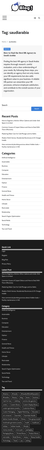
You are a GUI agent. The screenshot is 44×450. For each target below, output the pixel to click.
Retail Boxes (17, 437)
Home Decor (6, 199)
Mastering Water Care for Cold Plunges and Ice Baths (19, 134)
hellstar (5, 426)
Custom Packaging (9, 412)
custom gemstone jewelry (11, 408)
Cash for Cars (7, 401)
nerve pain (19, 430)
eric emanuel (7, 415)
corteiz (5, 405)
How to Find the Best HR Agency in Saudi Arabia (20, 54)
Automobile (6, 162)
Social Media (6, 220)
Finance (4, 187)
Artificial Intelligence (8, 158)
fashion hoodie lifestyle (10, 419)
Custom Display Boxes (30, 405)
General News (6, 191)
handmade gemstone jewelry (12, 423)
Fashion (4, 183)
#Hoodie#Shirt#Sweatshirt (30, 394)
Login (3, 251)
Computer (5, 170)
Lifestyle (4, 204)
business (35, 397)
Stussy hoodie (35, 437)
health (27, 423)
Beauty (14, 397)
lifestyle (26, 426)
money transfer (8, 430)
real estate (6, 437)
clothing (17, 401)
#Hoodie (15, 394)
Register (4, 255)
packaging (29, 430)
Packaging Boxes (8, 433)
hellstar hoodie (15, 426)
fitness (23, 419)
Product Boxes (33, 433)
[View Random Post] (35, 18)
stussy (26, 437)
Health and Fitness (8, 195)
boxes (28, 397)
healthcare (35, 423)
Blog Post (5, 260)
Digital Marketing (23, 412)
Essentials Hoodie (30, 415)
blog (21, 397)
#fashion (6, 394)
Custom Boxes (15, 405)
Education (5, 174)
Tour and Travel (7, 229)
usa (21, 441)
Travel (15, 441)
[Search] (39, 18)
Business (7, 49)
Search (4, 105)
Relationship (6, 212)
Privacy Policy (6, 264)
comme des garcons (29, 401)
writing (28, 441)
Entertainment (6, 179)
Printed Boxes (21, 433)
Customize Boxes (28, 408)
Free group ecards (34, 419)
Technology (5, 225)
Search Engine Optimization (11, 216)
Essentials (18, 415)
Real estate (5, 208)
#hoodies (6, 397)
